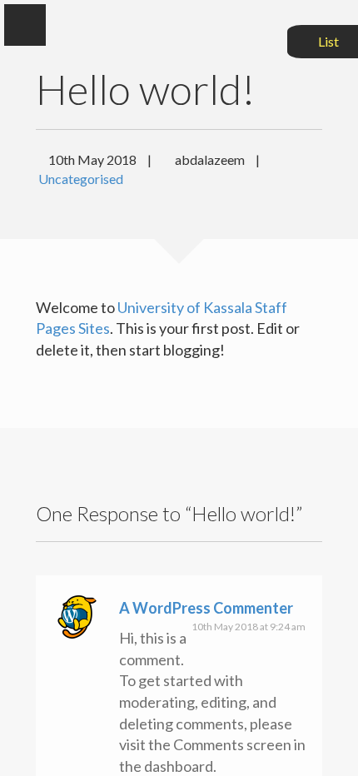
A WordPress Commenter (206, 608)
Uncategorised (80, 179)
